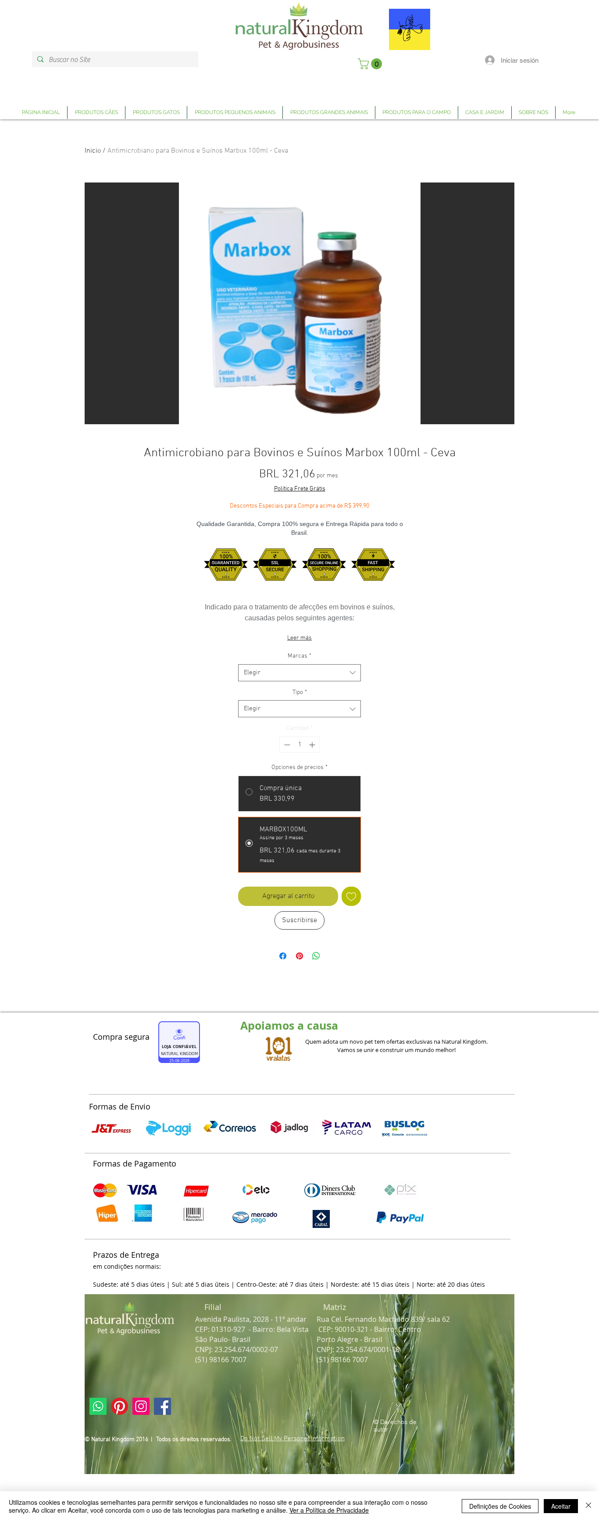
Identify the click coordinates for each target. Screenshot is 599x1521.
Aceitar (560, 1506)
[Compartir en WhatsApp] (316, 956)
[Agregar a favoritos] (351, 896)
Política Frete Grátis (299, 489)
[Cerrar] (588, 1506)
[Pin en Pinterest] (299, 956)
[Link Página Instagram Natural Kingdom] (141, 1406)
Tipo (299, 692)
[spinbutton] (299, 744)
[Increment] (312, 744)
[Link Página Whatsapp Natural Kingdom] (98, 1406)
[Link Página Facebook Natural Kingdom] (162, 1406)
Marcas (299, 656)
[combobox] (299, 672)
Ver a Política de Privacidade (329, 1510)
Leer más (299, 638)
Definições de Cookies (500, 1506)
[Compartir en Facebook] (283, 956)
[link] (371, 63)
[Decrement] (286, 744)
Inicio (93, 151)
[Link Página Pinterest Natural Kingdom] (119, 1406)
